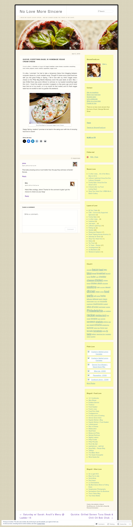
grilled (98, 296)
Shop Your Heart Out (95, 239)
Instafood (92, 221)
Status (91, 241)
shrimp (105, 322)
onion (96, 306)
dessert (107, 287)
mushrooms (98, 303)
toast (106, 328)
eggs (98, 291)
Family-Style (93, 217)
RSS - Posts (94, 157)
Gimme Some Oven (95, 418)
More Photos (91, 383)
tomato (90, 330)
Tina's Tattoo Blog (94, 493)
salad (99, 319)
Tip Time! (92, 243)
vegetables (46, 68)
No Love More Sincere (41, 11)
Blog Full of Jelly (94, 476)
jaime (24, 163)
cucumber (66, 66)
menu (95, 301)
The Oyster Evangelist (96, 455)
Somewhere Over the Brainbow (99, 491)
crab (98, 287)
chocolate (105, 283)
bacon (95, 269)
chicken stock (96, 283)
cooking (91, 287)
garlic (90, 295)
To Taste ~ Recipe (94, 245)
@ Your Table (93, 210)
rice (108, 315)
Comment (70, 229)
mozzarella (103, 301)
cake (97, 277)
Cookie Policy (41, 523)
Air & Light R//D (94, 474)
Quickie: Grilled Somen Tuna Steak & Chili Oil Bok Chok (92, 516)
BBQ (105, 270)
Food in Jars (93, 409)
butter (93, 276)
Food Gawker (93, 407)
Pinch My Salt (93, 444)
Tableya (91, 450)
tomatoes (97, 330)
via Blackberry (93, 250)
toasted (41, 68)
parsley (108, 307)
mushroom (90, 304)
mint (98, 301)
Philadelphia (95, 310)
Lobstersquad (93, 424)
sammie (103, 319)
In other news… (94, 219)
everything (72, 66)
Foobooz (91, 405)
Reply (24, 176)
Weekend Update (94, 252)
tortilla (104, 331)
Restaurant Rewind (95, 232)
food (24, 68)
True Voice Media (94, 496)
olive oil (90, 306)
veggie (52, 68)
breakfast (52, 66)
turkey (94, 334)
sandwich (91, 321)
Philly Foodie (93, 439)
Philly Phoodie (93, 442)
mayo (105, 299)
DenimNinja (92, 478)
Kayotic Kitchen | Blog (96, 420)
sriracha (98, 324)
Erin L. (30, 66)
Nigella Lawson (94, 437)
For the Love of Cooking (96, 415)
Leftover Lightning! (95, 226)
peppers (32, 68)
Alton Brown (92, 400)
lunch (100, 299)
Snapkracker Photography (97, 489)
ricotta (88, 319)
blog (89, 273)
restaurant (100, 315)
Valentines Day (100, 334)
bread (94, 273)
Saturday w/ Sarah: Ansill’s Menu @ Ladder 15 (42, 516)
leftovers (89, 299)
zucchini (93, 337)
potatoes (108, 311)
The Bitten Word (94, 453)
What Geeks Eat (94, 457)
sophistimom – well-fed (96, 446)
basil (101, 269)
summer (90, 327)
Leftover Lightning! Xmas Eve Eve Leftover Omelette (100, 179)
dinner (91, 291)
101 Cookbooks (94, 398)
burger (89, 277)
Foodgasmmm (93, 413)
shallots (99, 321)
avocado (89, 270)
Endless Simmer (94, 402)
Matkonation (93, 429)
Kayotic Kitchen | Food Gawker (99, 422)
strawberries (105, 325)
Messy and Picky (94, 433)
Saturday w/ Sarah (95, 236)
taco (98, 328)
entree (102, 292)
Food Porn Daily (94, 411)
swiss (95, 328)
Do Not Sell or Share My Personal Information (98, 507)
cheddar (102, 276)
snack (36, 68)
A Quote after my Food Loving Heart (96, 188)
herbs (27, 68)
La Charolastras (94, 482)
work (55, 68)
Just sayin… (93, 223)
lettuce (95, 299)
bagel (47, 66)
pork (104, 311)
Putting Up (92, 228)
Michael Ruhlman (94, 435)
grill (95, 296)
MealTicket (92, 431)
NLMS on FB (91, 137)
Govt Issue (92, 480)
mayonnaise (90, 301)
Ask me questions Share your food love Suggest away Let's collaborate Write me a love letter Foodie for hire (94, 97)
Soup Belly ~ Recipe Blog (97, 448)
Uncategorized (93, 247)
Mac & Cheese (93, 426)
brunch (108, 273)
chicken (98, 280)
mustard (105, 304)
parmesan (102, 307)
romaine (94, 318)
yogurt (88, 337)
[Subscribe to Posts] (88, 157)
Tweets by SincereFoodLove (96, 127)
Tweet (89, 123)
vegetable (108, 334)
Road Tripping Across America (98, 234)
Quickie (35, 66)
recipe (91, 315)
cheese (90, 280)
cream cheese (59, 66)
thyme (102, 328)
